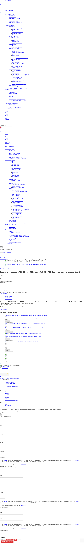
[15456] (6, 344)
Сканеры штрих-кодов (13, 36)
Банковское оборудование (10, 89)
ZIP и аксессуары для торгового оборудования (19, 88)
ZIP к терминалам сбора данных (19, 84)
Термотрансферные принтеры (18, 49)
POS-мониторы (15, 55)
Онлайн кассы (12, 15)
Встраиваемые (15, 41)
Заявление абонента (9, 406)
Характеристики (8, 296)
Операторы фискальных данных (15, 22)
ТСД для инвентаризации (17, 71)
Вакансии (7, 143)
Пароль (2, 251)
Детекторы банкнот (13, 93)
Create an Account (3, 257)
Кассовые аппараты (9, 14)
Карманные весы (16, 34)
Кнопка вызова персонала (14, 97)
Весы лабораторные (16, 33)
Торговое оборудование (10, 25)
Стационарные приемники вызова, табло (17, 100)
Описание (7, 294)
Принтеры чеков (12, 44)
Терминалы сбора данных (14, 69)
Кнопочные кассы (12, 17)
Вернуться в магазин (11, 539)
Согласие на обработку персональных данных (10, 378)
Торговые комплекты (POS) (18, 63)
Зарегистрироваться (9, 10)
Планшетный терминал (17, 81)
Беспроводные (15, 37)
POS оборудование (13, 188)
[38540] (6, 316)
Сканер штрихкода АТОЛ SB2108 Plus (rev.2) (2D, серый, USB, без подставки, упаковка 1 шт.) (24, 327)
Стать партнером (3, 4)
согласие (5, 460)
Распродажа (7, 136)
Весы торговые (15, 29)
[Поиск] (0, 127)
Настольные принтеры (17, 47)
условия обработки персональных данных (57, 411)
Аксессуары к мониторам (21, 56)
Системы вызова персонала (11, 95)
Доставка (7, 139)
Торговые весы (12, 26)
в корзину (2, 281)
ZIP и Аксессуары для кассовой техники (17, 23)
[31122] (6, 326)
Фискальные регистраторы (14, 18)
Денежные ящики (12, 85)
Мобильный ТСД (15, 73)
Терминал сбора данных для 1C (19, 75)
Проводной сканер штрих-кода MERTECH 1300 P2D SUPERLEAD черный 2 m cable (23, 336)
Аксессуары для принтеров (18, 52)
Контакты (7, 145)
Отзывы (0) (7, 297)
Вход (1, 252)
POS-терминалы (15, 60)
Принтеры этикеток (16, 51)
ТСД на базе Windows (17, 77)
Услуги (6, 138)
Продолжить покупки (7, 541)
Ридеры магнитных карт (17, 66)
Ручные (14, 38)
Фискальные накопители (14, 19)
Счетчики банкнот (12, 90)
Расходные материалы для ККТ (11, 103)
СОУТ (6, 404)
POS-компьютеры (16, 59)
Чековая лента (12, 104)
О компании (7, 142)
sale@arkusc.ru (8, 2)
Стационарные (15, 40)
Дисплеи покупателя (16, 64)
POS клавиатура (15, 62)
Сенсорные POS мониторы (22, 58)
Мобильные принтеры (17, 45)
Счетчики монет (12, 92)
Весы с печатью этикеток (17, 32)
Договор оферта (8, 405)
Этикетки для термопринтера (15, 107)
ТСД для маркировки (16, 78)
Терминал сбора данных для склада (20, 214)
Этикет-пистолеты (16, 67)
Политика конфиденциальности (6, 376)
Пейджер (11, 96)
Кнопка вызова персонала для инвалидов (17, 99)
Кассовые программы (13, 21)
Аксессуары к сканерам (17, 43)
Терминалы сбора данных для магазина (20, 74)
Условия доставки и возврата (11, 400)
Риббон (10, 105)
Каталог (6, 134)
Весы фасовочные (16, 30)
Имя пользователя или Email (6, 249)
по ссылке (77, 460)
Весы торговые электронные (18, 162)
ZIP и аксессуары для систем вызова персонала (19, 101)
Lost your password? (7, 252)
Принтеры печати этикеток (14, 48)
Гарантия (7, 140)
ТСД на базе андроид (16, 70)
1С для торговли (8, 108)
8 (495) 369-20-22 (8, 0)
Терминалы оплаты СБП (14, 86)
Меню (6, 132)
